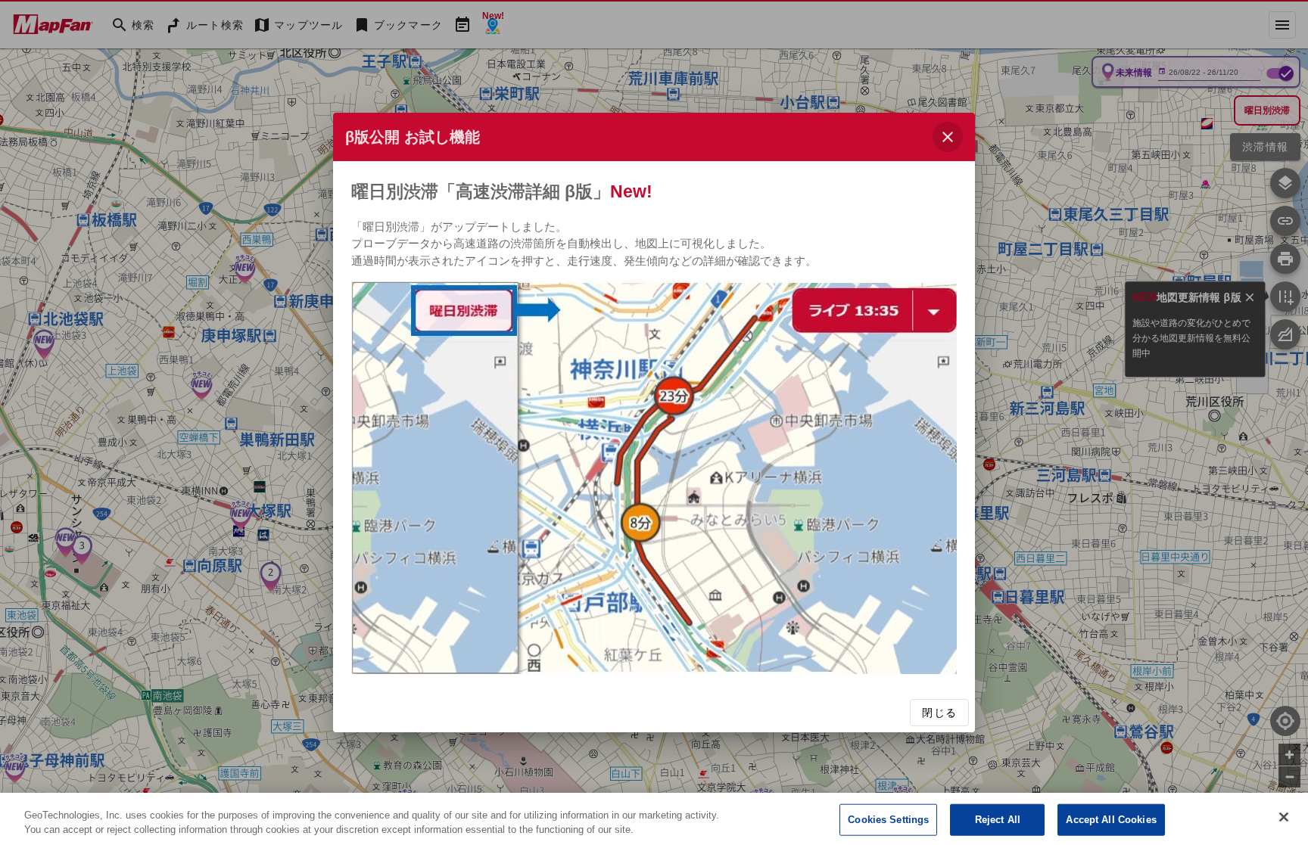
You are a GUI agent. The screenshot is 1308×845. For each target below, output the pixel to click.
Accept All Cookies (1111, 819)
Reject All (997, 819)
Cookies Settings (888, 819)
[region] (654, 819)
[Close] (1283, 817)
